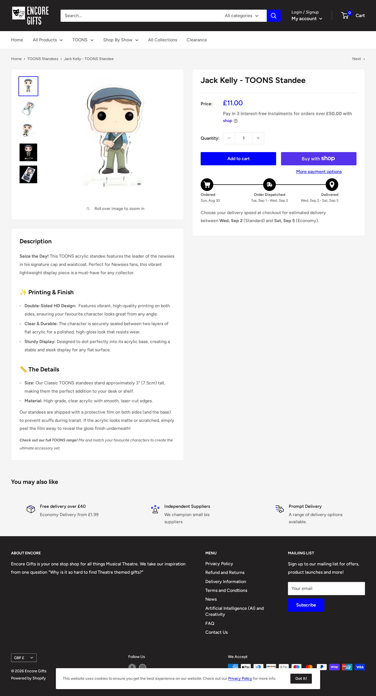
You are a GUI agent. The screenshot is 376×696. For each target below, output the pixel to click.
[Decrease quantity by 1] (229, 138)
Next (356, 58)
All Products (45, 39)
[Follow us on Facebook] (132, 667)
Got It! (301, 678)
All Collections (162, 39)
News (211, 599)
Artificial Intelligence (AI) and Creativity (234, 611)
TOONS (80, 39)
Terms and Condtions (226, 590)
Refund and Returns (224, 572)
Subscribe (306, 605)
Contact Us (216, 632)
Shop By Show (117, 39)
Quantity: (210, 138)
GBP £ (19, 657)
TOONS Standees (42, 58)
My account (304, 18)
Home (17, 39)
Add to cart (238, 158)
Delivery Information (225, 581)
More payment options (319, 171)
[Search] (273, 16)
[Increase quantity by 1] (258, 138)
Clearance (197, 39)
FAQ (209, 623)
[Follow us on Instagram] (142, 667)
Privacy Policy (219, 563)
